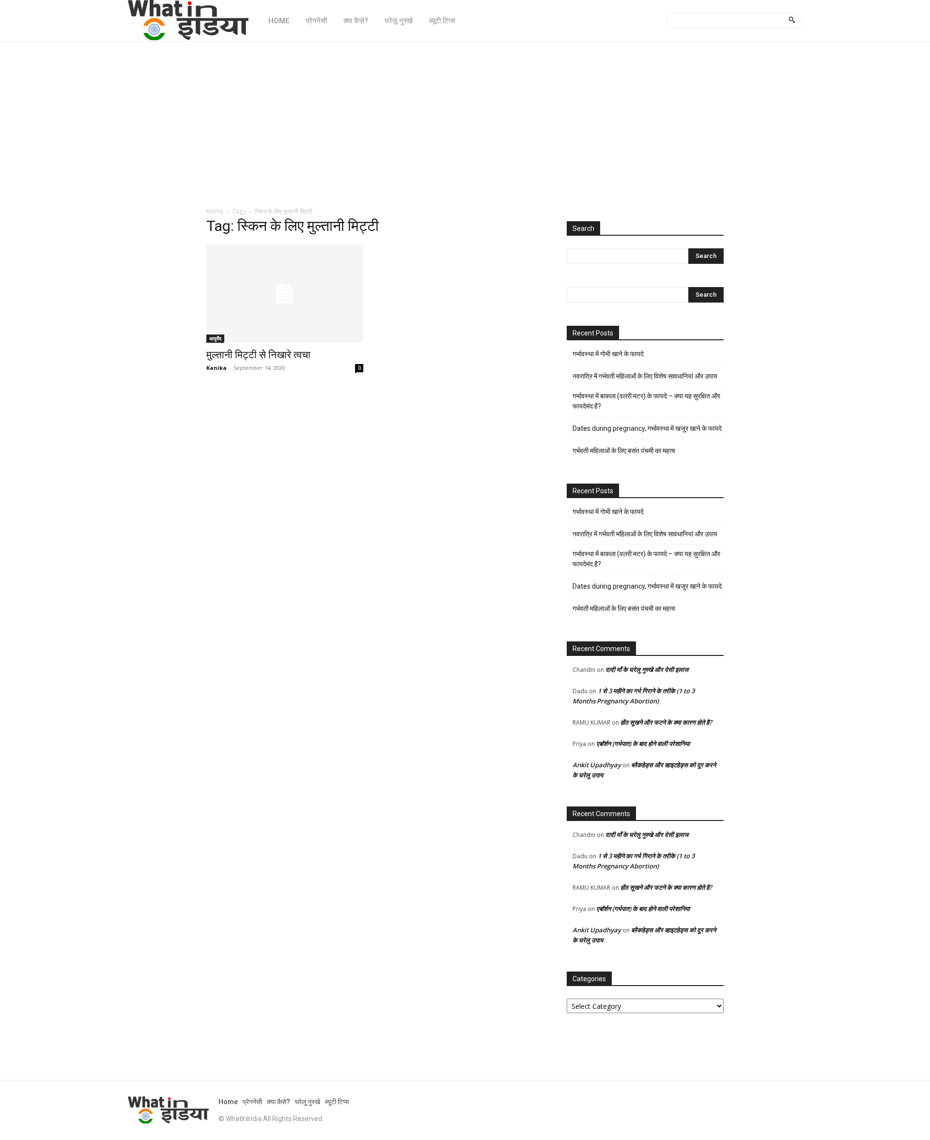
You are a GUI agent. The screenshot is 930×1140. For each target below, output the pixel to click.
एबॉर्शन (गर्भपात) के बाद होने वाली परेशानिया (643, 743)
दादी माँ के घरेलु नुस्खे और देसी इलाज (646, 669)
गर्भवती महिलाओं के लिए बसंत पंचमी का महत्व (624, 451)
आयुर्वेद (215, 338)
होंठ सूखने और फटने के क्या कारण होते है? (666, 722)
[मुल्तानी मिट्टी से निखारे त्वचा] (284, 293)
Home (214, 211)
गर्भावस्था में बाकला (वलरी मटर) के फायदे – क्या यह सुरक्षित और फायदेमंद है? (646, 401)
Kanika (216, 367)
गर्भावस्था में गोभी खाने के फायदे (608, 354)
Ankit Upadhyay (597, 764)
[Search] (791, 21)
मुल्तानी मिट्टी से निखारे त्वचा (258, 355)
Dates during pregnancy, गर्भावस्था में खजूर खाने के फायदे (647, 428)
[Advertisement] (465, 119)
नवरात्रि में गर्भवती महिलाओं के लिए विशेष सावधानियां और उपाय (645, 376)
